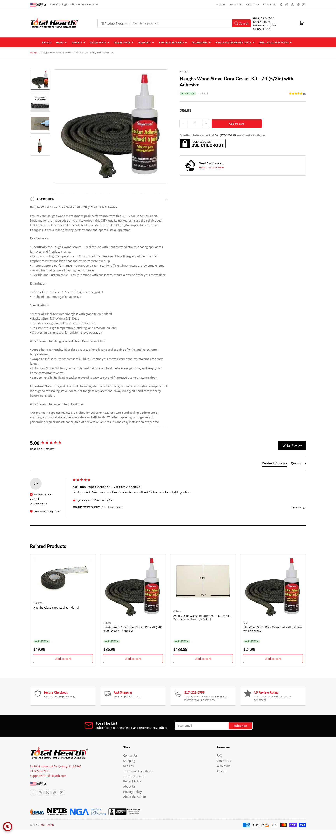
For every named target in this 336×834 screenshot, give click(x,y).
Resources (251, 4)
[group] (50, 443)
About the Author (134, 797)
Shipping (129, 761)
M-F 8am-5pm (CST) (264, 25)
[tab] (274, 464)
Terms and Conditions (138, 771)
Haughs (184, 71)
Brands (47, 42)
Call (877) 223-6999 (226, 135)
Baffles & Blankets (171, 42)
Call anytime (191, 696)
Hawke (107, 622)
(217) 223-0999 (261, 22)
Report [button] (111, 507)
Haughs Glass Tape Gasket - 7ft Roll (56, 607)
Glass (60, 42)
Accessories (199, 42)
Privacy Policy (132, 792)
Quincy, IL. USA (261, 29)
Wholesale (236, 4)
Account (221, 4)
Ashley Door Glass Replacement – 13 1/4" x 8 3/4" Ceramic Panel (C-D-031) (202, 617)
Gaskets (77, 42)
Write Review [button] (292, 445)
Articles (221, 771)
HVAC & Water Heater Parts (233, 42)
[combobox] (190, 23)
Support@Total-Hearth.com (48, 776)
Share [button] (119, 507)
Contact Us (269, 4)
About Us (129, 786)
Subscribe (240, 726)
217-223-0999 (216, 167)
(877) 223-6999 (263, 18)
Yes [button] (103, 507)
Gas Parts (144, 42)
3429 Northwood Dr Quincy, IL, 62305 (56, 766)
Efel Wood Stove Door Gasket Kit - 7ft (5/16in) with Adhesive (272, 629)
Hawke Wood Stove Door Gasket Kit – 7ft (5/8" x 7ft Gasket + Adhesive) (132, 629)
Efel (245, 622)
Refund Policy (132, 781)
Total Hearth (46, 825)
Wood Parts (98, 42)
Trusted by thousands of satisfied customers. (273, 698)
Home (33, 52)
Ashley (177, 611)
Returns (128, 766)
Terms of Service (134, 776)
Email (202, 167)
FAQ (219, 755)
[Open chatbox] (7, 826)
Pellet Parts (122, 42)
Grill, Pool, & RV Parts (274, 42)
